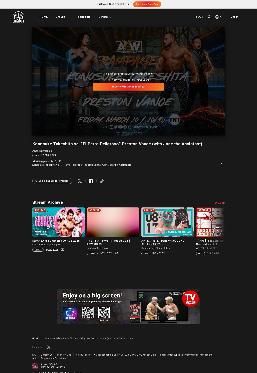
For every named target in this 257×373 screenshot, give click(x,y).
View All (220, 203)
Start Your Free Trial (147, 4)
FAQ (34, 354)
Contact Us (47, 354)
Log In (234, 17)
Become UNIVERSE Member (129, 87)
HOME (44, 17)
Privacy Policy (83, 354)
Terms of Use (64, 354)
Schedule (84, 17)
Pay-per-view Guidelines (53, 358)
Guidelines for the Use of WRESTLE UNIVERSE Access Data (125, 354)
